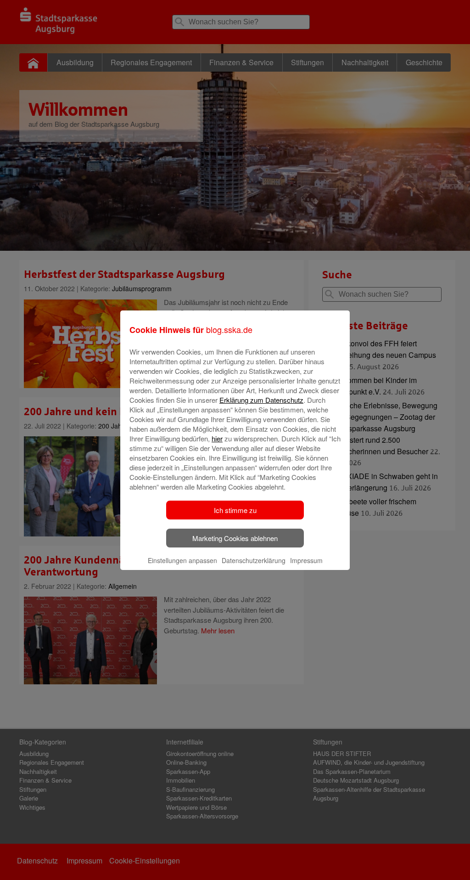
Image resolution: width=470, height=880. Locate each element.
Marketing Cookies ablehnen (235, 538)
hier (217, 438)
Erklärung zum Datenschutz (261, 400)
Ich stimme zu (235, 510)
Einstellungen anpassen (182, 560)
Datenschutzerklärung (253, 560)
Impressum (306, 560)
